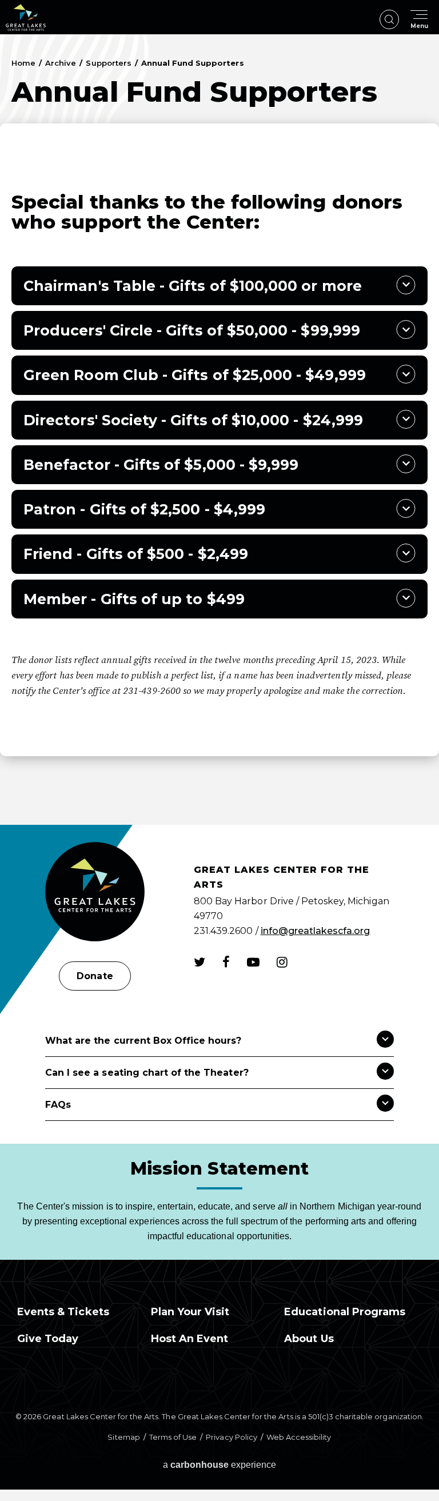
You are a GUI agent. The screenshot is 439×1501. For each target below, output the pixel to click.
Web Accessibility (299, 1437)
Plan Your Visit (190, 1312)
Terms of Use (173, 1437)
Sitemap (123, 1437)
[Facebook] (226, 962)
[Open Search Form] (389, 19)
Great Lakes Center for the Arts (26, 17)
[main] (219, 429)
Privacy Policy (231, 1437)
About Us (308, 1338)
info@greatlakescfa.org (315, 930)
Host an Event (190, 1338)
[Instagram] (282, 962)
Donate (95, 976)
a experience (220, 1465)
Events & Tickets (63, 1312)
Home (23, 62)
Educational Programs (344, 1312)
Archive (60, 62)
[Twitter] (199, 962)
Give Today (47, 1338)
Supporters (108, 62)
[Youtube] (253, 962)
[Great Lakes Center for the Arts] (95, 893)
